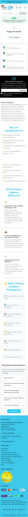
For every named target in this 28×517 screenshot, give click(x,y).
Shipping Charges (5, 458)
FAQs (2, 464)
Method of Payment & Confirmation (10, 455)
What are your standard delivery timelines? (13, 399)
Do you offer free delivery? (11, 405)
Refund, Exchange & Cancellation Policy (11, 456)
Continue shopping (14, 37)
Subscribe (22, 90)
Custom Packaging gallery (8, 462)
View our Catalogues (6, 460)
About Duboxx (4, 448)
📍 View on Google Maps (7, 433)
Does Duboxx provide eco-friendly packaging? (14, 384)
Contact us (4, 451)
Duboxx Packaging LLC (11, 515)
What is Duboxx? (9, 378)
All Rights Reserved (21, 515)
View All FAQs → (14, 411)
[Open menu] (25, 7)
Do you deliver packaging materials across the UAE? (11, 391)
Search (24, 13)
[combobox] (14, 13)
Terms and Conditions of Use (8, 452)
